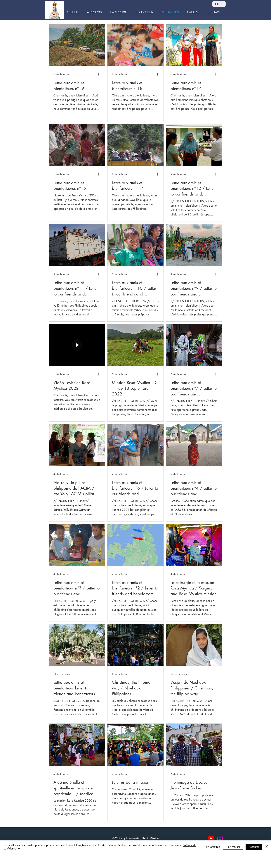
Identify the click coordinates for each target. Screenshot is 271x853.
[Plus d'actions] (100, 74)
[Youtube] (211, 838)
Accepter (254, 847)
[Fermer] (266, 846)
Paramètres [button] (213, 847)
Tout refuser (233, 847)
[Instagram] (220, 838)
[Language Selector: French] (219, 4)
